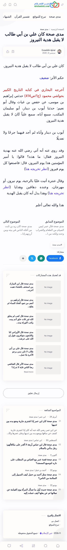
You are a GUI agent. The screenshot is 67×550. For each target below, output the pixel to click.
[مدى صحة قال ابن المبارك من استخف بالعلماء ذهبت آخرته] (48, 287)
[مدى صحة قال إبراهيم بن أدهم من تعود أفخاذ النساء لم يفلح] (48, 303)
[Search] (15, 4)
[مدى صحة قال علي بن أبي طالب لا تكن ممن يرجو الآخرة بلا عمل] (48, 351)
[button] (55, 258)
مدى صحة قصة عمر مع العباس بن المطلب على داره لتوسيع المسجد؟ (34, 461)
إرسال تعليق (33, 393)
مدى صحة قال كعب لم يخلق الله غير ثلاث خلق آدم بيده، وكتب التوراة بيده (20, 319)
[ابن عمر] (42, 417)
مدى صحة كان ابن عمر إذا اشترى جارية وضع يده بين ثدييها (31, 423)
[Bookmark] (10, 4)
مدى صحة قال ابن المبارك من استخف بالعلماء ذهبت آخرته (21, 287)
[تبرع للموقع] (39, 17)
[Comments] (9, 545)
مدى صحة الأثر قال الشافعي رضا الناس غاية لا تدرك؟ (20, 366)
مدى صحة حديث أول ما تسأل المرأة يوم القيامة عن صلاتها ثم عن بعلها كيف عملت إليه (32, 491)
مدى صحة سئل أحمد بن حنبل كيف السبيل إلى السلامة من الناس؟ (34, 476)
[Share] (21, 545)
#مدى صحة (57, 244)
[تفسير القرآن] (22, 17)
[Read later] (13, 51)
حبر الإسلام (47, 533)
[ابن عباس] (37, 440)
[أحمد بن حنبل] (40, 470)
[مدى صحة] (55, 17)
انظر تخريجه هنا (36, 169)
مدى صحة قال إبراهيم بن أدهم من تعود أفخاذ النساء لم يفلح (20, 303)
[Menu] (33, 545)
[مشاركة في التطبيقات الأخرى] (23, 258)
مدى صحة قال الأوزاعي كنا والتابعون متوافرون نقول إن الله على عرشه (20, 335)
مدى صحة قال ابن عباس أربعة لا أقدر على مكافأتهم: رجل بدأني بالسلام (31, 446)
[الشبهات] (6, 17)
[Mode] (4, 4)
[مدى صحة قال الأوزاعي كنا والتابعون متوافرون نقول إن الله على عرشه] (48, 335)
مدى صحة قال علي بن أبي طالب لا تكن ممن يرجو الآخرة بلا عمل (21, 351)
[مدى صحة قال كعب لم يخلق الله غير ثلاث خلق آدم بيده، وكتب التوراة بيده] (48, 319)
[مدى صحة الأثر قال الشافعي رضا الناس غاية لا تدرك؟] (48, 367)
